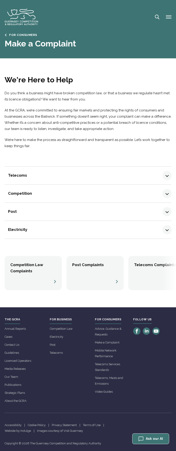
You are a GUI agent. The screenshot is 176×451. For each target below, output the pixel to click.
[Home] (21, 17)
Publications (13, 384)
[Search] (156, 17)
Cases (8, 336)
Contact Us (12, 344)
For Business (61, 319)
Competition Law (61, 328)
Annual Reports (15, 328)
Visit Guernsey (73, 430)
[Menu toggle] (168, 17)
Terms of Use (92, 425)
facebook (136, 331)
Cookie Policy (37, 425)
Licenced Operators (18, 360)
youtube (156, 331)
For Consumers (23, 35)
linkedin (146, 331)
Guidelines (12, 352)
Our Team (11, 376)
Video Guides (104, 391)
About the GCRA (16, 400)
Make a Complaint (107, 342)
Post (52, 344)
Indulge (25, 430)
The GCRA (12, 319)
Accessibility (13, 425)
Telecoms (56, 352)
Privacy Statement (64, 425)
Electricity (56, 336)
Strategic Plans (15, 392)
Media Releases (15, 368)
